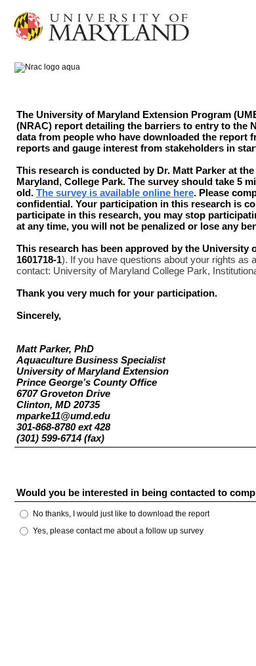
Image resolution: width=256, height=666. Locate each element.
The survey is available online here (115, 192)
